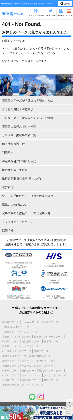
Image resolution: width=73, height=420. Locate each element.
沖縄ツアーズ (41, 351)
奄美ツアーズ (29, 370)
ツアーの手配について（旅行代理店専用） (29, 196)
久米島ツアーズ (10, 370)
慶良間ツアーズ (44, 360)
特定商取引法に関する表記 (19, 161)
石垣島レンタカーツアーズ (48, 336)
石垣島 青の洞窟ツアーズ (15, 326)
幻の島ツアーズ (10, 341)
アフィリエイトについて (17, 222)
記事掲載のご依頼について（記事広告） (27, 213)
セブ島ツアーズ (10, 380)
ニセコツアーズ (35, 385)
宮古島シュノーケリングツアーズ (20, 346)
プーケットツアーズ (55, 375)
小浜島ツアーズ (30, 322)
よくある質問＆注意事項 (17, 109)
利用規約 (7, 152)
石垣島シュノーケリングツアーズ (20, 331)
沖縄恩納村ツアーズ (40, 355)
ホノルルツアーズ (31, 375)
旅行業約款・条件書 (15, 170)
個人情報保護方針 (13, 144)
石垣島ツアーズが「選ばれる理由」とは (27, 100)
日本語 (66, 3)
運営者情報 (9, 187)
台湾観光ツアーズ (31, 380)
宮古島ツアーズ (52, 341)
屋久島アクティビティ (51, 370)
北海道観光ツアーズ (13, 385)
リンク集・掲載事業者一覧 (19, 135)
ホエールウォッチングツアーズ (39, 365)
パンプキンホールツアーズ (16, 351)
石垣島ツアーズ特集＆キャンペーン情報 (27, 118)
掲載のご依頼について (16, 204)
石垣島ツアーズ (49, 322)
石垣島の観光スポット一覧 (19, 126)
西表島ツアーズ (10, 322)
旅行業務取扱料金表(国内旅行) (21, 178)
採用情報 (7, 230)
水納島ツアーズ (10, 365)
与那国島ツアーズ (31, 341)
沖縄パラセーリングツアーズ (18, 360)
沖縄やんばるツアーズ (14, 355)
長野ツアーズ (51, 380)
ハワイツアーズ (10, 375)
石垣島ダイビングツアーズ (16, 336)
